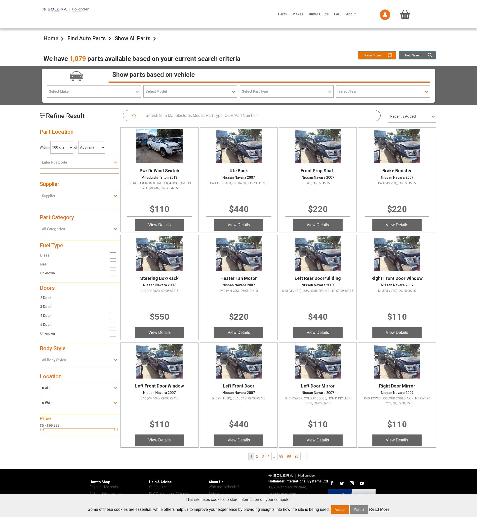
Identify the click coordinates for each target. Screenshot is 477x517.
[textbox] (93, 91)
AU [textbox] (45, 388)
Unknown (47, 273)
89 (289, 456)
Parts (282, 14)
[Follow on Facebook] (332, 483)
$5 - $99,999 (49, 426)
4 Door (45, 316)
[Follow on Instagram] (352, 483)
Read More (379, 509)
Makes (297, 14)
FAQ (337, 14)
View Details (159, 225)
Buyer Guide (319, 14)
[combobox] (94, 91)
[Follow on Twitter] (342, 483)
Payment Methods (103, 487)
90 (297, 456)
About (351, 14)
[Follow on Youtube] (362, 483)
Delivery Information (105, 494)
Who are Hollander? (224, 487)
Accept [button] (340, 510)
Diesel (45, 255)
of (76, 147)
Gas (43, 264)
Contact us (157, 487)
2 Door (45, 298)
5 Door (45, 325)
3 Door (45, 307)
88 (281, 456)
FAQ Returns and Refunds (169, 494)
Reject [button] (359, 510)
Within (45, 147)
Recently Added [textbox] (403, 116)
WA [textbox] (46, 403)
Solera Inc (216, 494)
